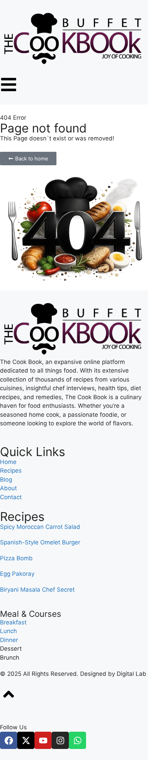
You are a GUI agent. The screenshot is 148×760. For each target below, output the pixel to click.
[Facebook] (8, 740)
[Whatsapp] (77, 740)
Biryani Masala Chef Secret (37, 589)
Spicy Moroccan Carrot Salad (40, 526)
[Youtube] (43, 740)
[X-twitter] (25, 740)
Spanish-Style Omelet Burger (40, 542)
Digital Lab (131, 673)
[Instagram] (60, 740)
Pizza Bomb (16, 558)
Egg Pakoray (17, 573)
